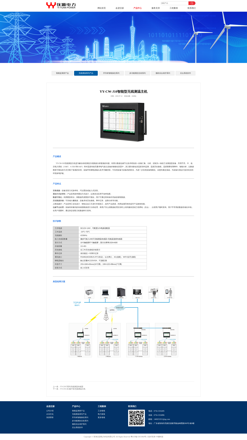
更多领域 (101, 417)
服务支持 (156, 8)
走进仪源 (120, 8)
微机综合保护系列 (163, 73)
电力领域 (101, 414)
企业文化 (50, 414)
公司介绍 (50, 411)
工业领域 (101, 411)
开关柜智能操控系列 (111, 73)
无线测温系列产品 (86, 73)
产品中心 (138, 8)
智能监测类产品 (62, 73)
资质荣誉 (50, 417)
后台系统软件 (185, 73)
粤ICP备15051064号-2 (139, 437)
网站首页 (102, 8)
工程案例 (174, 8)
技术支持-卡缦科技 (155, 437)
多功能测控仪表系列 (137, 73)
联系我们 (192, 8)
